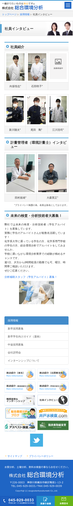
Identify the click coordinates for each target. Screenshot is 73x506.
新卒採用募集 (16, 328)
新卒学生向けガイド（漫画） (25, 336)
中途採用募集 (16, 344)
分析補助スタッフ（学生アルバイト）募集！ (30, 277)
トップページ (9, 14)
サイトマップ (15, 456)
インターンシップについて (23, 360)
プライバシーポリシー (41, 456)
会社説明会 (14, 352)
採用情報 (25, 14)
